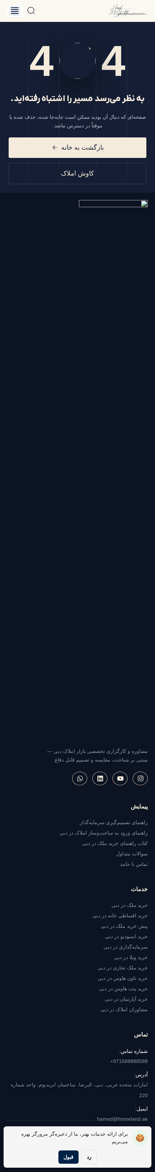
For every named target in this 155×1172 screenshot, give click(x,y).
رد (89, 1157)
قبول (68, 1157)
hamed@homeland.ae (122, 1119)
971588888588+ (129, 1061)
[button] (15, 10)
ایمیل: (141, 1109)
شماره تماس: (133, 1051)
